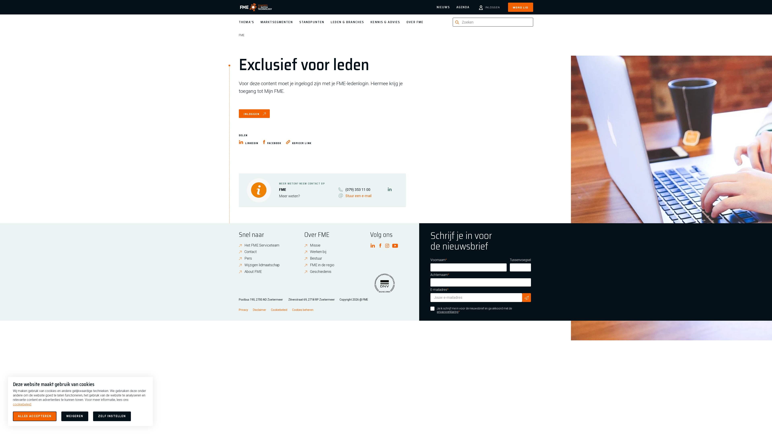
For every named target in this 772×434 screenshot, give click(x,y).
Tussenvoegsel (520, 260)
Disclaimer (259, 309)
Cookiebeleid (279, 309)
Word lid (520, 7)
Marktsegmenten (277, 22)
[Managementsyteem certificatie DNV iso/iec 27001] (385, 285)
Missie (315, 245)
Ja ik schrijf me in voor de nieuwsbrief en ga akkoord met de (474, 310)
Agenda (462, 7)
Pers (248, 258)
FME (241, 35)
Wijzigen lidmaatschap (262, 265)
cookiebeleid (22, 404)
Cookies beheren (302, 309)
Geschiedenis (320, 271)
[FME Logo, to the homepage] (256, 7)
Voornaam (438, 260)
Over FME (415, 22)
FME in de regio (322, 265)
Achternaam (439, 275)
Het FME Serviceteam (261, 245)
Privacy (243, 309)
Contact (250, 252)
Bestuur (316, 258)
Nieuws (443, 7)
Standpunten (311, 22)
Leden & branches (347, 22)
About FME (253, 271)
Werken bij (318, 252)
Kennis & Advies (385, 22)
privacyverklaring (447, 311)
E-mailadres (438, 290)
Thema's (246, 22)
